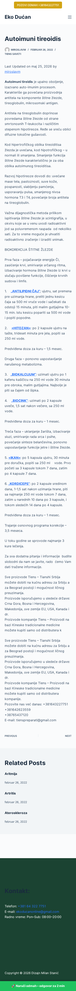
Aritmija (11, 774)
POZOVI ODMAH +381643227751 (38, 5)
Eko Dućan (18, 17)
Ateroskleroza (16, 813)
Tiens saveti (13, 53)
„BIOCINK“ (19, 401)
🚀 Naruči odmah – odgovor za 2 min (38, 986)
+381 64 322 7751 (32, 906)
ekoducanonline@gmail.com (37, 912)
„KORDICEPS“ (19, 484)
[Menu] (70, 17)
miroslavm (12, 72)
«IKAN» (14, 458)
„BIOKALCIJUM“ (23, 374)
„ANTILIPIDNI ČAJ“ (25, 291)
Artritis (10, 793)
